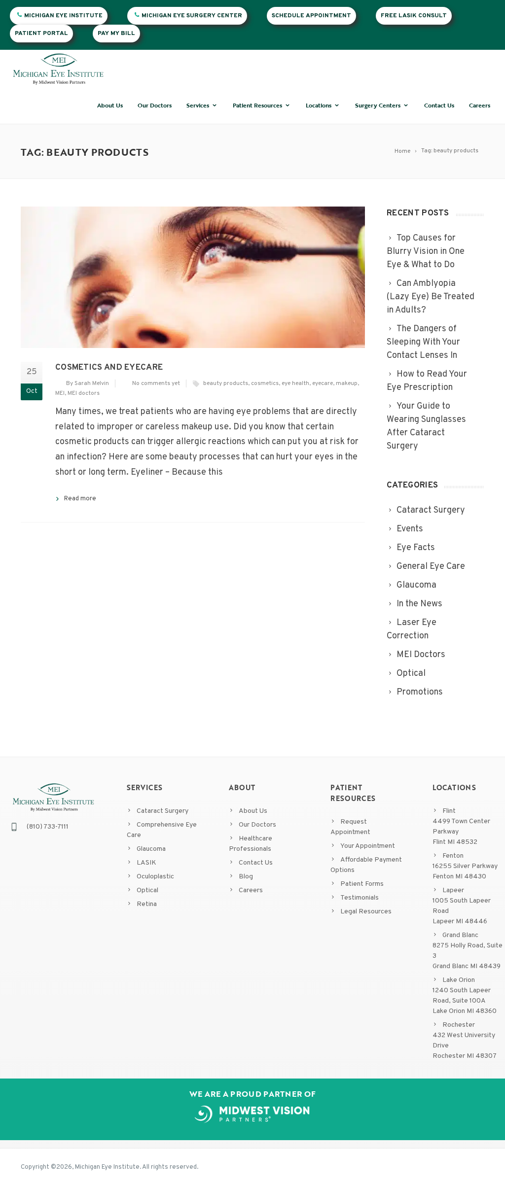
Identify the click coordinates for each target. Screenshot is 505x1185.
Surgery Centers (377, 105)
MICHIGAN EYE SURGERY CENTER (192, 16)
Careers (479, 105)
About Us (110, 105)
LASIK (146, 863)
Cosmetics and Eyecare (109, 367)
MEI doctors (84, 393)
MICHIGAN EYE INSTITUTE (63, 16)
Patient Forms (362, 884)
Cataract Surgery (162, 811)
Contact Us (439, 105)
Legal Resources (366, 911)
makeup (347, 383)
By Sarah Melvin (87, 383)
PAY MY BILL (116, 33)
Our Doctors (155, 105)
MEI (60, 393)
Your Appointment (367, 846)
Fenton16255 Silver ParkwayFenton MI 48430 (465, 866)
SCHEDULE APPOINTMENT (311, 16)
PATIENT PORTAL (41, 33)
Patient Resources (257, 105)
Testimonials (359, 898)
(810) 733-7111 (48, 827)
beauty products (225, 383)
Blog (246, 876)
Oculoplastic (155, 876)
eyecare (322, 383)
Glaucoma (151, 849)
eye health (295, 383)
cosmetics (265, 383)
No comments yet (156, 383)
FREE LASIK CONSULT (414, 16)
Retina (147, 904)
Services (197, 105)
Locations (318, 105)
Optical (147, 890)
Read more (80, 499)
